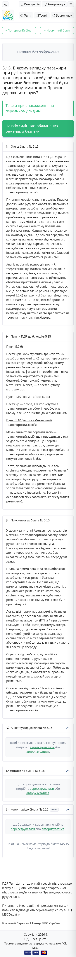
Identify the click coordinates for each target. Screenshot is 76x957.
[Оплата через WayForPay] (27, 953)
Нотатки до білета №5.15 (27, 770)
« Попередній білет (19, 30)
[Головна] (8, 15)
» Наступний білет (57, 30)
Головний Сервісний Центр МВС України (31, 923)
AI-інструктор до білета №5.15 (31, 727)
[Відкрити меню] (71, 4)
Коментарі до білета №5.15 (34, 809)
